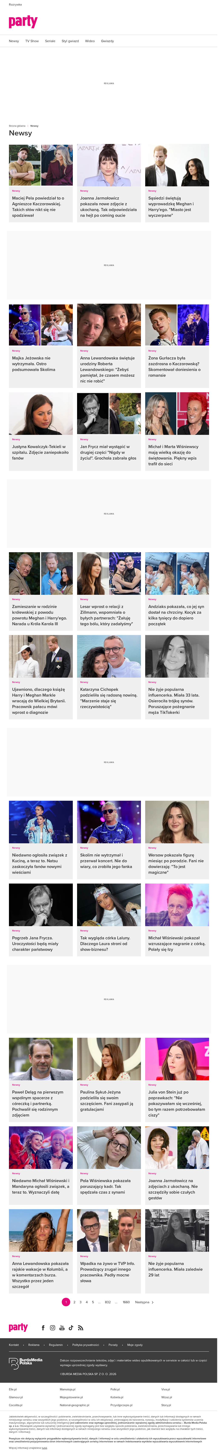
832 (108, 1302)
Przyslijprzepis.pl (121, 1405)
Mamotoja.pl (67, 1389)
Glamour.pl (16, 1397)
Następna (142, 1302)
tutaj (44, 1447)
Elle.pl (13, 1389)
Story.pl (166, 1405)
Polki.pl (115, 1389)
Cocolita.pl (15, 1405)
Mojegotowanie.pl (71, 1397)
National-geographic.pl (74, 1405)
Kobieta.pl (116, 1397)
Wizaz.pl (166, 1397)
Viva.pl (165, 1389)
